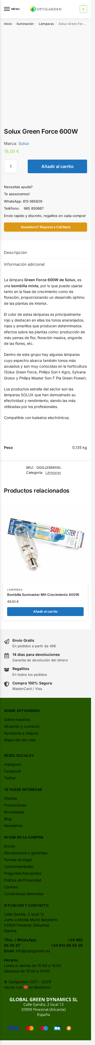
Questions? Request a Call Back (45, 227)
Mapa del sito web (20, 740)
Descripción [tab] (15, 252)
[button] (82, 9)
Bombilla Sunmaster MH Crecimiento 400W (43, 594)
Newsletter (13, 825)
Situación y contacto (21, 726)
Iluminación (25, 24)
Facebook (12, 771)
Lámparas (46, 24)
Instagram (12, 764)
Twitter (10, 778)
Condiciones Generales (23, 893)
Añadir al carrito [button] (45, 611)
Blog (8, 819)
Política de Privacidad (22, 880)
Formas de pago (18, 859)
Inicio (8, 24)
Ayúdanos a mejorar (21, 733)
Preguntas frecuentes (22, 873)
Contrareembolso (19, 866)
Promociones (15, 805)
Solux (23, 143)
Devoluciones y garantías (25, 853)
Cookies (11, 887)
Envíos (9, 846)
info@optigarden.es (33, 951)
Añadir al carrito (57, 166)
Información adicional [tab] (24, 264)
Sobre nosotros (17, 719)
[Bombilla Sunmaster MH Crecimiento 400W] (45, 542)
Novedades (14, 812)
